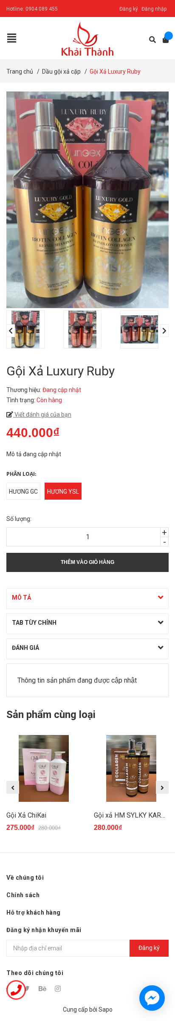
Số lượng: (18, 518)
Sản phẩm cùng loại (51, 715)
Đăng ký (128, 9)
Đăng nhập (154, 9)
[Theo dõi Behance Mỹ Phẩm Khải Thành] (43, 989)
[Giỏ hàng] (163, 40)
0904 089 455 (41, 9)
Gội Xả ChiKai (26, 815)
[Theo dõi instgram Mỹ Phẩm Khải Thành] (59, 989)
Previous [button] (10, 330)
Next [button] (164, 330)
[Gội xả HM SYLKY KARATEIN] (131, 768)
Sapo (106, 1009)
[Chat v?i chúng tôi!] (152, 998)
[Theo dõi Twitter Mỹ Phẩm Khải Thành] (27, 989)
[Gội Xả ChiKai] (43, 768)
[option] (30, 329)
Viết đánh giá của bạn (42, 414)
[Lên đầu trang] (151, 979)
